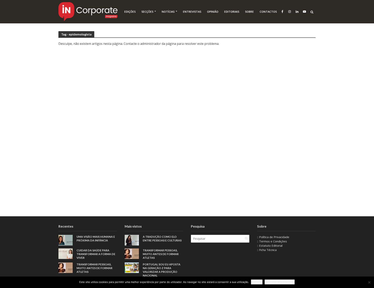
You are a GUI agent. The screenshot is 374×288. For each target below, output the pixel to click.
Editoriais (231, 11)
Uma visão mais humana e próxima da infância (96, 238)
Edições (130, 11)
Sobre (249, 11)
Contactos (268, 11)
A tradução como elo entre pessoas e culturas (162, 238)
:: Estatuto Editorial (269, 245)
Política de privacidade (279, 282)
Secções (147, 11)
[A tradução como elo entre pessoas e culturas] (132, 240)
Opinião (212, 11)
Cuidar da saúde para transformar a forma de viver (96, 254)
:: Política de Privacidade (273, 237)
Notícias (168, 11)
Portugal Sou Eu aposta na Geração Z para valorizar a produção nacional (161, 270)
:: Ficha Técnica (267, 250)
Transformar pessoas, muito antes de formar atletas (94, 268)
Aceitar (256, 282)
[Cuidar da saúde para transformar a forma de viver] (65, 253)
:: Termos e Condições (272, 241)
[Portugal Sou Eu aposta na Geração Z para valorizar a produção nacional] (132, 267)
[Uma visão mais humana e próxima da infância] (65, 240)
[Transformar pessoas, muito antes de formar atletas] (65, 267)
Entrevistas (192, 11)
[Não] (369, 282)
